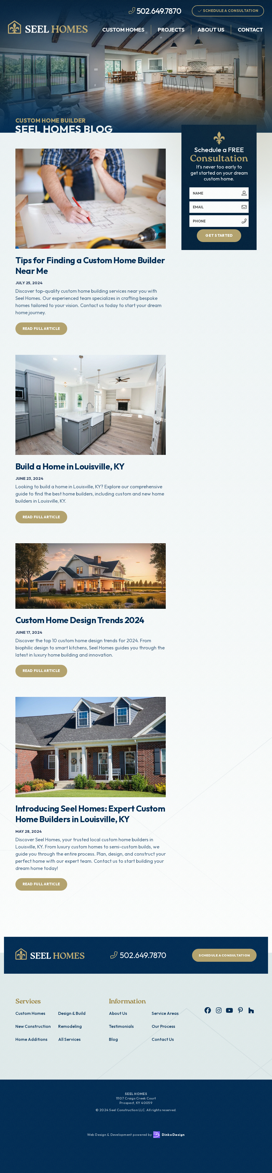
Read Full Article (41, 328)
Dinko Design (173, 1134)
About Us (211, 29)
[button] (123, 30)
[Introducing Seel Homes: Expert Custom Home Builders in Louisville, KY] (90, 747)
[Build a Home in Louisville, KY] (90, 405)
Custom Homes (123, 29)
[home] (48, 27)
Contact (250, 29)
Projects (171, 29)
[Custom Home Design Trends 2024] (90, 576)
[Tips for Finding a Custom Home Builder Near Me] (90, 199)
